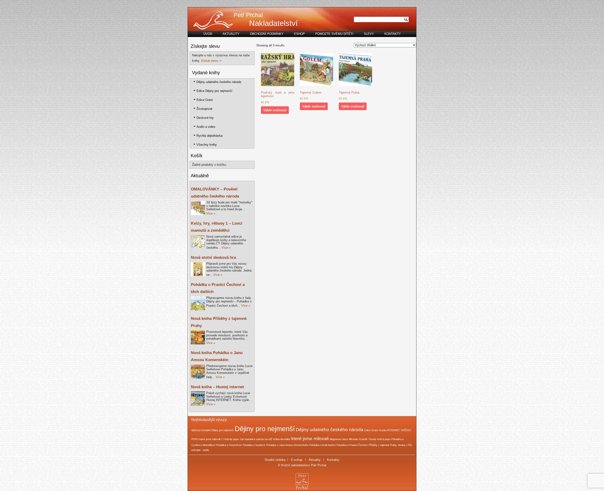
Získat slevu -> (211, 60)
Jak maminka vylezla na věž (256, 439)
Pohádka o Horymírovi (229, 445)
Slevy (369, 34)
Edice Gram (205, 100)
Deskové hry (205, 118)
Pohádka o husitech (254, 445)
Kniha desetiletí (281, 439)
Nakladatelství (273, 23)
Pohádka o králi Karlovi (322, 445)
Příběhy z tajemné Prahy (383, 445)
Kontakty (392, 34)
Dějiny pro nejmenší (265, 429)
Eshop (299, 34)
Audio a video (206, 126)
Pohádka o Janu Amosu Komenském (287, 445)
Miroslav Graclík (358, 439)
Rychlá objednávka (209, 135)
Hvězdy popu (231, 439)
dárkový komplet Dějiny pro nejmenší (212, 430)
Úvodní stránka (275, 460)
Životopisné (204, 109)
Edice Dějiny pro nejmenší (214, 91)
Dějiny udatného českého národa (219, 82)
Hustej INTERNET (389, 430)
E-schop (296, 460)
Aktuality (230, 34)
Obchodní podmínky (267, 34)
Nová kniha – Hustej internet (217, 387)
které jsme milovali (310, 438)
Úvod (207, 34)
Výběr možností (274, 110)
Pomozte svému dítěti (334, 34)
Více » (210, 213)
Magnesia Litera (339, 439)
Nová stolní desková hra (213, 257)
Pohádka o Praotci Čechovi (352, 445)
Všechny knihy (207, 144)
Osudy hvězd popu (379, 439)
